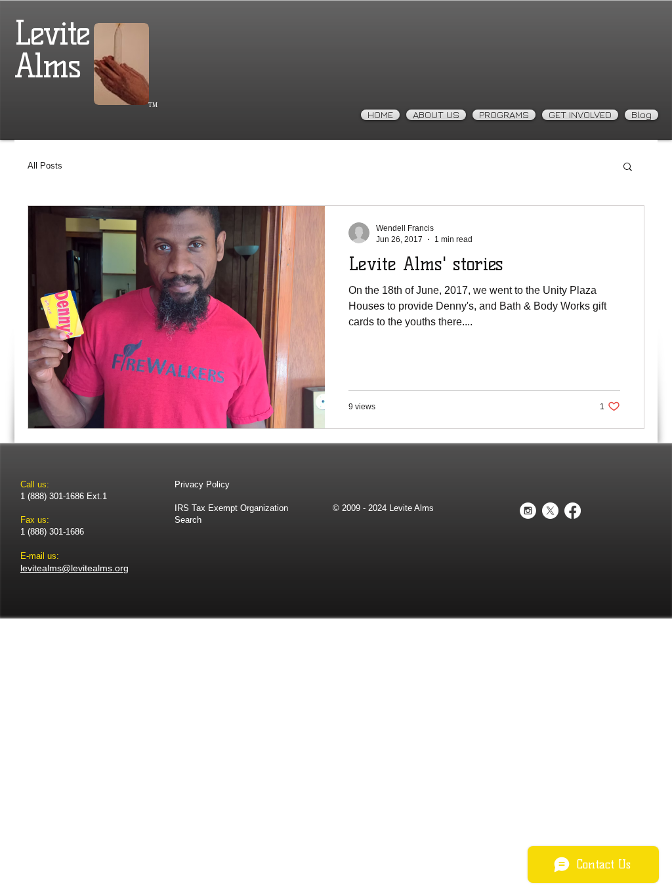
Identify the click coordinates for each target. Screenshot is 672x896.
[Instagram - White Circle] (528, 510)
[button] (627, 167)
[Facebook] (572, 510)
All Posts (45, 166)
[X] (550, 510)
